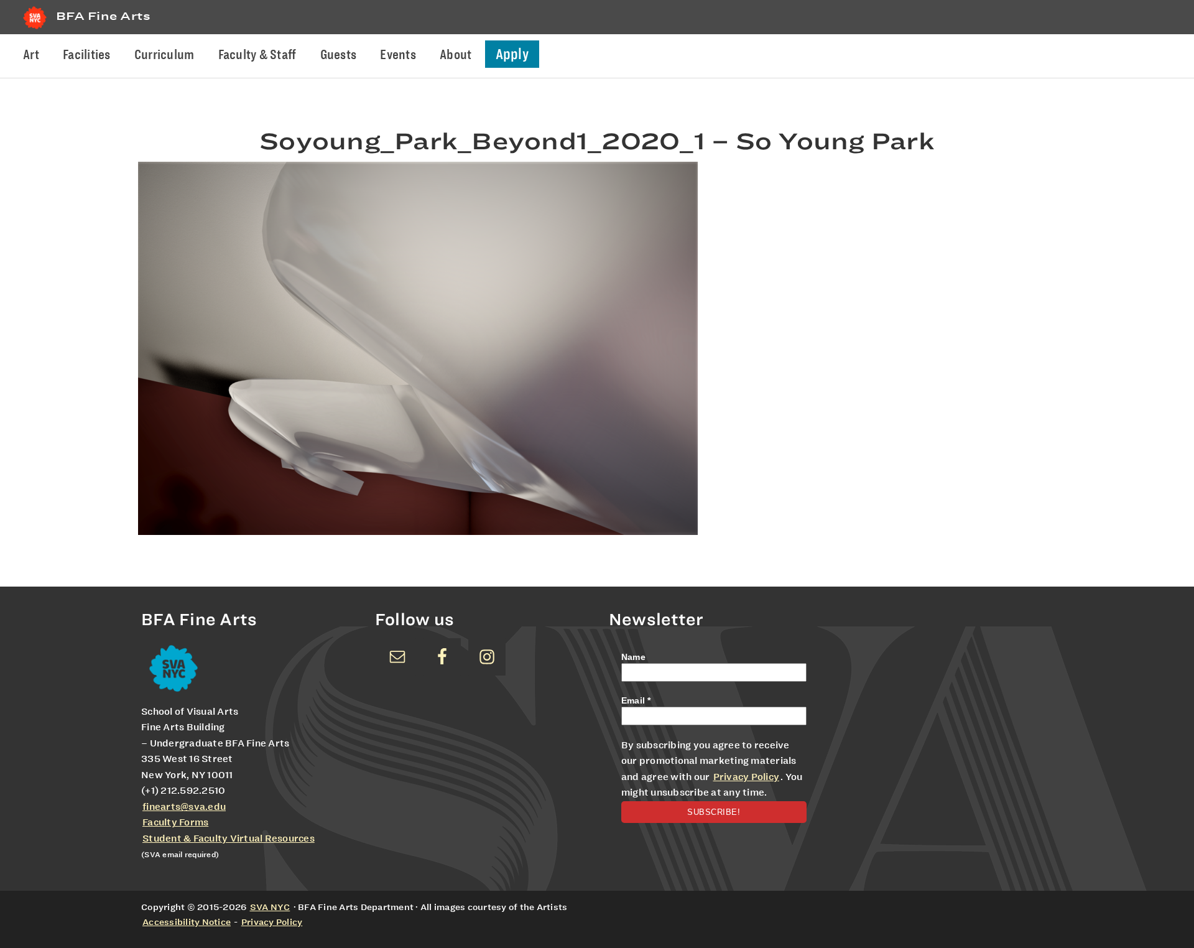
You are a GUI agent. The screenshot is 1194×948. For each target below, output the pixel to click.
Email (636, 700)
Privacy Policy (746, 777)
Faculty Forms (175, 822)
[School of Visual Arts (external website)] (35, 29)
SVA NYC (270, 907)
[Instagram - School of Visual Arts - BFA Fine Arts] (487, 657)
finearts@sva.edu (184, 807)
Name (633, 657)
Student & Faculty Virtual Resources (228, 838)
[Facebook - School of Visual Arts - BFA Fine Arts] (442, 657)
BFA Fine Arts (103, 16)
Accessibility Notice (186, 921)
